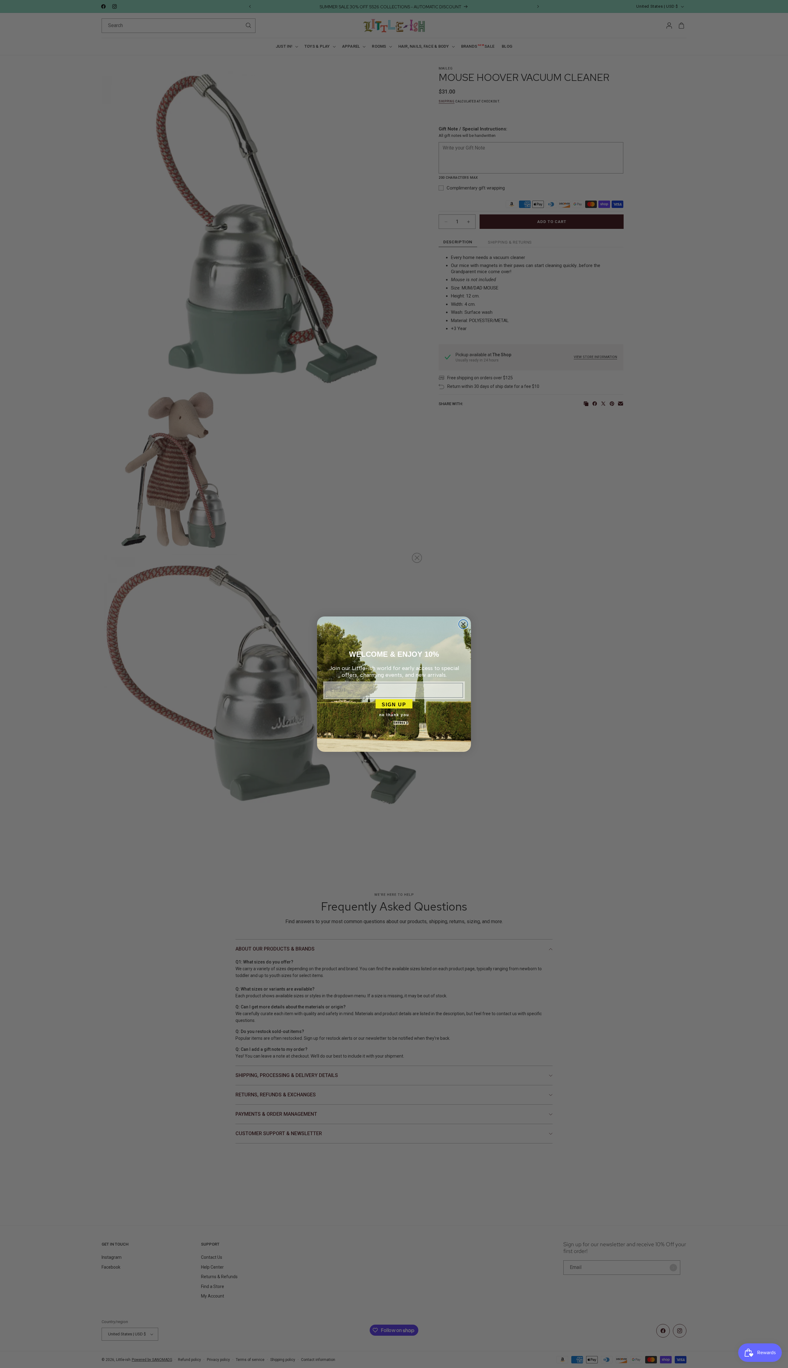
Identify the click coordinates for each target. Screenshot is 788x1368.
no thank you (394, 715)
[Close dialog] (463, 624)
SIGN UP (394, 703)
